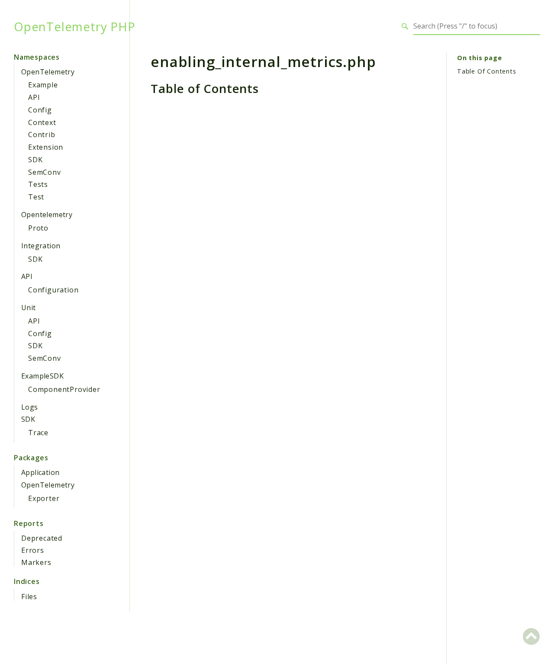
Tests (38, 184)
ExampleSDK (42, 376)
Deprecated (41, 538)
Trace (38, 432)
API (34, 97)
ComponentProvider (64, 389)
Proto (38, 228)
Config (40, 110)
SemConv (44, 172)
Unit (28, 307)
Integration (40, 245)
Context (42, 122)
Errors (32, 550)
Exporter (43, 498)
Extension (45, 147)
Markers (36, 562)
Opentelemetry (46, 214)
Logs (29, 407)
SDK (35, 159)
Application (40, 472)
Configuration (53, 290)
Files (29, 596)
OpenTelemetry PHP (74, 26)
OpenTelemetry (47, 72)
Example (43, 85)
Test (36, 197)
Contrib (41, 134)
